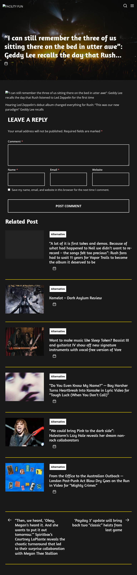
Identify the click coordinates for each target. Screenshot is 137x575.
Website (97, 169)
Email (54, 169)
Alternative (58, 234)
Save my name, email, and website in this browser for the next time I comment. (60, 190)
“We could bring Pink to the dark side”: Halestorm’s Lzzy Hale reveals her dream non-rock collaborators (87, 435)
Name (13, 169)
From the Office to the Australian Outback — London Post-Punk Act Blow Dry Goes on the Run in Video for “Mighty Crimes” (89, 480)
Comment (15, 141)
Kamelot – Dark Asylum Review (75, 297)
